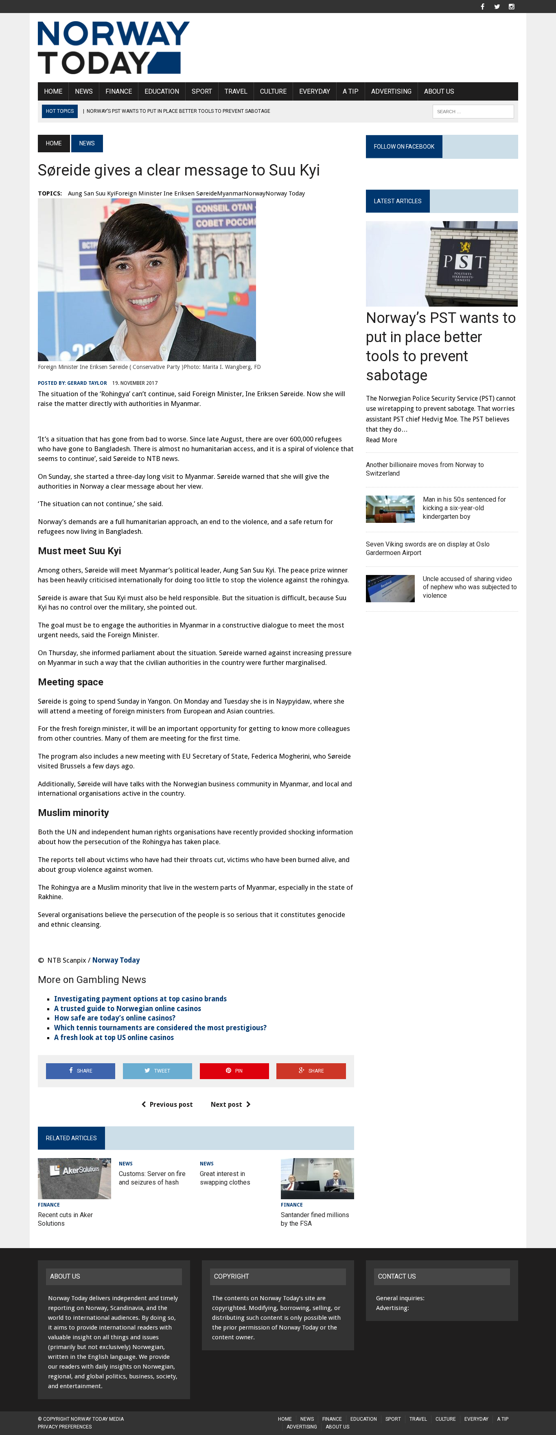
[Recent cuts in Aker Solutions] (74, 1194)
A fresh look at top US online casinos (114, 1037)
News (84, 91)
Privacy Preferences (65, 1427)
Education (161, 91)
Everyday (314, 91)
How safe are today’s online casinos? (114, 1018)
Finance (118, 91)
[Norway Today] (114, 47)
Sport (202, 91)
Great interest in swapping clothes (225, 1178)
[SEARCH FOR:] (473, 111)
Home (53, 91)
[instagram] (511, 6)
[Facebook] (482, 6)
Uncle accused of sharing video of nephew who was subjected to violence (470, 587)
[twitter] (496, 6)
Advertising (391, 91)
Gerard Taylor (87, 383)
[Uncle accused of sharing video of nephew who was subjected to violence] (390, 597)
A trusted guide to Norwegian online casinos (127, 1009)
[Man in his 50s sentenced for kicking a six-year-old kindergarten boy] (390, 517)
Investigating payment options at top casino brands (140, 999)
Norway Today (116, 960)
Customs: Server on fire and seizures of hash (152, 1178)
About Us (439, 91)
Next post (226, 1104)
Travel (236, 91)
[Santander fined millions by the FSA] (317, 1194)
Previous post (171, 1104)
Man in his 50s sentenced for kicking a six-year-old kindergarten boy (464, 508)
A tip (351, 91)
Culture (273, 91)
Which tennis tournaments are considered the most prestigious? (160, 1028)
